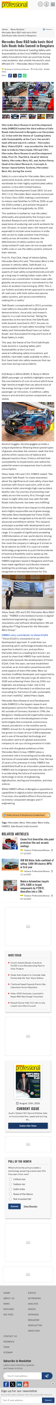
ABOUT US (8, 1298)
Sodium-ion (19, 1184)
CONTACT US (10, 1336)
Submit (14, 1206)
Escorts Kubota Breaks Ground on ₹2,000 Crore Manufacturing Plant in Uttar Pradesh (27, 966)
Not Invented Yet (22, 1199)
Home (5, 29)
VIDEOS (32, 1309)
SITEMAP (8, 1352)
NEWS (6, 1303)
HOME (6, 1292)
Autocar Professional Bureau (37, 850)
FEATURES (8, 1309)
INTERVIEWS (34, 1298)
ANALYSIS (33, 1303)
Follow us (49, 29)
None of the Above (23, 1194)
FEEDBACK (8, 1341)
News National (17, 29)
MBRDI (6, 826)
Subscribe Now (28, 1125)
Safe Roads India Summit (24, 826)
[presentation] (6, 97)
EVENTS (32, 1292)
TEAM (6, 1346)
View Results (30, 1206)
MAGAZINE (34, 1319)
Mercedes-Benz (16, 822)
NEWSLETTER (35, 1325)
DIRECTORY (34, 1330)
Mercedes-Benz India (37, 822)
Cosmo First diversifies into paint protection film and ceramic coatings (37, 843)
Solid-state (19, 1189)
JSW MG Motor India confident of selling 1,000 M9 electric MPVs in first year (37, 864)
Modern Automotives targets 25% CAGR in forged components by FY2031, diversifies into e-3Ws (34, 886)
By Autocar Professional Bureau (17, 69)
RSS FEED (8, 1314)
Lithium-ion (19, 1179)
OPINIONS (33, 1314)
